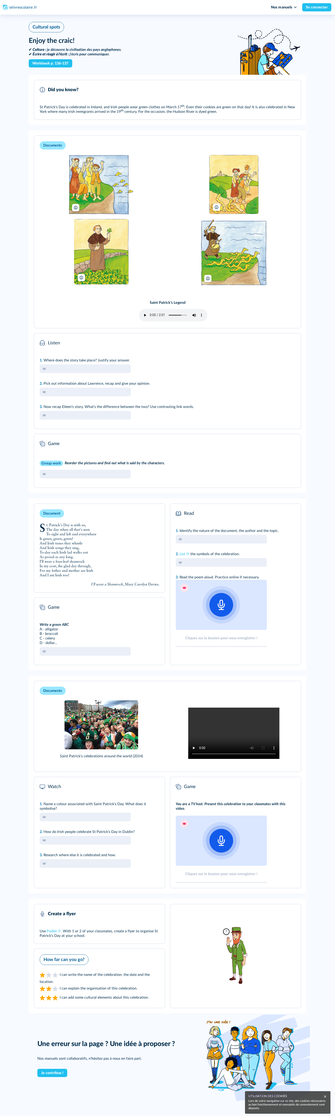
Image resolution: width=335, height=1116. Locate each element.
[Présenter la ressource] (290, 90)
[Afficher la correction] (278, 343)
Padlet (52, 931)
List (182, 554)
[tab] (278, 343)
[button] (167, 99)
